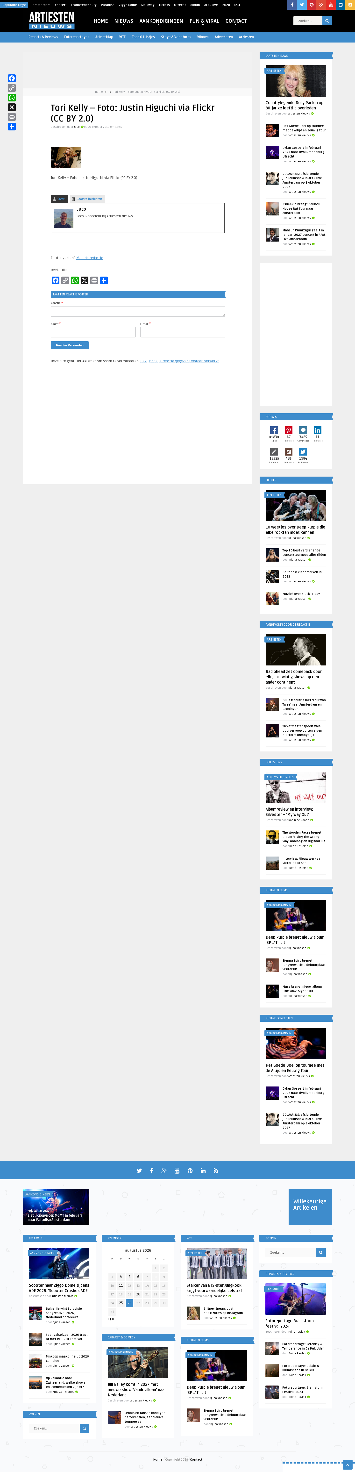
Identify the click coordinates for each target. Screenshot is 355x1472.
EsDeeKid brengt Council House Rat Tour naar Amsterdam (301, 208)
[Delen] (12, 126)
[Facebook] (12, 78)
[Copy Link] (12, 88)
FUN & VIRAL (204, 21)
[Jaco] (63, 227)
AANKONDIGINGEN (161, 21)
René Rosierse (298, 846)
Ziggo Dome (128, 5)
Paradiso (107, 5)
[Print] (12, 117)
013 (237, 5)
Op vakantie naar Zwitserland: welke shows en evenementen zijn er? (65, 1382)
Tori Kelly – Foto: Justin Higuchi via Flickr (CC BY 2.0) (146, 92)
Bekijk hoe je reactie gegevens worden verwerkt (179, 361)
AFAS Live (211, 5)
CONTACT (236, 21)
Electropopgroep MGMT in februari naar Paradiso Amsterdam (55, 1218)
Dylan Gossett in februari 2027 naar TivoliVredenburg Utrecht (303, 152)
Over (60, 199)
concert (61, 5)
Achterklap (104, 37)
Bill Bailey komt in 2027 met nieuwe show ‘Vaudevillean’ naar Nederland (137, 1390)
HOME (101, 21)
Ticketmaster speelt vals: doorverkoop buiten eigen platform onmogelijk (302, 730)
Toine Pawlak (296, 1331)
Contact (196, 1460)
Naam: (56, 324)
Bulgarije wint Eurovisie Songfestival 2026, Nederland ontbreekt (64, 1313)
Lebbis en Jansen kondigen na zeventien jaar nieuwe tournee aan (145, 1417)
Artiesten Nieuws (299, 113)
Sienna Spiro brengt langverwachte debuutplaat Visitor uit (304, 965)
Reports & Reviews (43, 37)
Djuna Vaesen (297, 538)
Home (99, 92)
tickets (164, 5)
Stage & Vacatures (176, 37)
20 (138, 1294)
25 (121, 1303)
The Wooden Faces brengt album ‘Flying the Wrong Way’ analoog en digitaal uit (304, 837)
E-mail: (145, 324)
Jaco (77, 127)
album (195, 5)
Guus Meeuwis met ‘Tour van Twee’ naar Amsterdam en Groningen (304, 704)
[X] (12, 107)
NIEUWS (123, 21)
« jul (111, 1319)
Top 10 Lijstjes (143, 37)
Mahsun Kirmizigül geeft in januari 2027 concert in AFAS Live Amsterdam (304, 235)
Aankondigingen (279, 905)
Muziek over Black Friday (301, 594)
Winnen (203, 37)
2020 (226, 5)
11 (121, 1286)
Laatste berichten (89, 199)
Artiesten (246, 37)
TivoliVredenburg (84, 5)
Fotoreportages (76, 37)
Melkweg (148, 5)
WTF (122, 37)
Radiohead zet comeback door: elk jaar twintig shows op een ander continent (294, 677)
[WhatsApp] (12, 97)
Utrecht (180, 5)
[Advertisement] (138, 426)
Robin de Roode (298, 820)
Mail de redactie (89, 258)
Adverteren (224, 37)
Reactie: (57, 303)
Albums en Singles (280, 777)
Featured (273, 1289)
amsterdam (41, 5)
